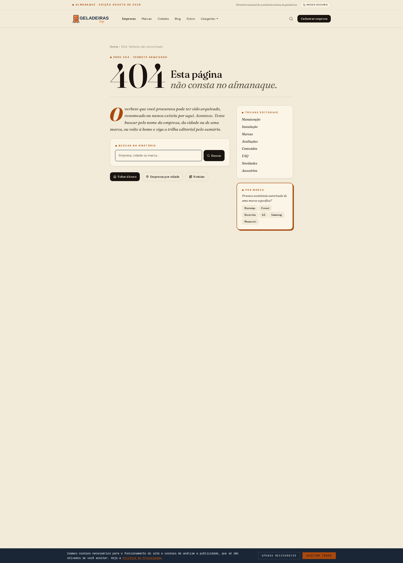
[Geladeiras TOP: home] (91, 18)
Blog (178, 19)
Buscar (216, 156)
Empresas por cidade (164, 177)
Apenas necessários (279, 555)
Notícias (199, 177)
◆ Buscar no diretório (135, 145)
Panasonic (250, 221)
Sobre (191, 19)
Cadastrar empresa (314, 19)
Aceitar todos (319, 555)
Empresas (129, 19)
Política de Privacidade (142, 558)
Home (114, 47)
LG (263, 214)
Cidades (163, 19)
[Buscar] (291, 18)
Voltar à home (127, 177)
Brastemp (249, 208)
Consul (265, 208)
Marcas (147, 19)
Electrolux (250, 214)
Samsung (276, 214)
